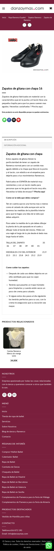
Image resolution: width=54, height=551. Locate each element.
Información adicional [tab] (15, 145)
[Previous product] (30, 25)
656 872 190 (16, 530)
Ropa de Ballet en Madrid (13, 477)
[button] (3, 8)
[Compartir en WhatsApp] (4, 120)
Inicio (4, 17)
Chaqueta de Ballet (10, 472)
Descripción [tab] (10, 140)
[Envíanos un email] (14, 395)
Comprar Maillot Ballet (12, 452)
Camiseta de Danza (11, 467)
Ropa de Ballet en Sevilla (13, 492)
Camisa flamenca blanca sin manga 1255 (14, 353)
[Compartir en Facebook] (9, 120)
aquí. (41, 107)
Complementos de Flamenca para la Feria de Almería (26, 502)
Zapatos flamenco (34, 17)
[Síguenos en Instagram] (4, 395)
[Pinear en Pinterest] (18, 120)
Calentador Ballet (10, 457)
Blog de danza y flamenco (13, 432)
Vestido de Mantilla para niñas (16, 517)
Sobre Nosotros (9, 427)
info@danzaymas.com (18, 534)
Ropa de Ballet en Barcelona (15, 482)
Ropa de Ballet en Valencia (14, 487)
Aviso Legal (46, 541)
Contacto (6, 437)
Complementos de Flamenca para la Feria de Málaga (26, 497)
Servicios (6, 421)
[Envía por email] (14, 120)
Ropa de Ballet (8, 462)
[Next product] (24, 25)
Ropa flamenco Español (17, 17)
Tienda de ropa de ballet (13, 417)
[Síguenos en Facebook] (9, 395)
